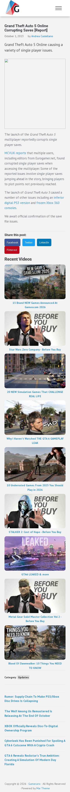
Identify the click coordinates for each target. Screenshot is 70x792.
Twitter (29, 242)
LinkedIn (44, 242)
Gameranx (34, 784)
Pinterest (12, 250)
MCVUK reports (15, 153)
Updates (23, 677)
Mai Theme (43, 788)
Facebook (12, 242)
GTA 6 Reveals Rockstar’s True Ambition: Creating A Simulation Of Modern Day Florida (32, 760)
